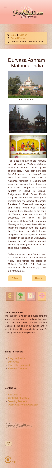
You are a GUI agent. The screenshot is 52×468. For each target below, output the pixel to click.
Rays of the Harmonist (19, 365)
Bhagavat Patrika (16, 358)
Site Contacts (14, 394)
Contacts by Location (18, 398)
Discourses (13, 362)
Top (13, 461)
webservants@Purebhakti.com (23, 405)
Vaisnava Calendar (17, 368)
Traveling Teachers (17, 401)
